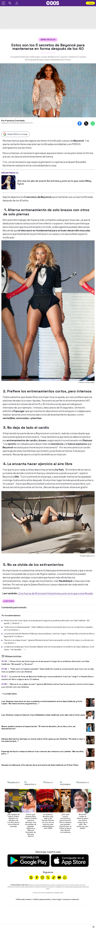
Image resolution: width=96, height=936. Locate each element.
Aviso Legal (56, 899)
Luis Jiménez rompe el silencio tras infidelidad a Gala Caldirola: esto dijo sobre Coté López (43, 715)
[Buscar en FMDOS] (9, 3)
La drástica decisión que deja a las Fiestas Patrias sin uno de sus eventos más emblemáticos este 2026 (48, 821)
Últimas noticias (12, 656)
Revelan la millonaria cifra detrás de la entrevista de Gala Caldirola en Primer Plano (40, 765)
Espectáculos (48, 39)
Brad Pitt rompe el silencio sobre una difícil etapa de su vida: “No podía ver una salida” (82, 821)
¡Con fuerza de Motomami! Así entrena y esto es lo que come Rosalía (55, 593)
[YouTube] (59, 877)
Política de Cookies (23, 899)
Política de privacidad (41, 899)
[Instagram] (42, 877)
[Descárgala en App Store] (70, 860)
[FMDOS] (52, 3)
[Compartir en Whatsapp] (93, 123)
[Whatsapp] (65, 877)
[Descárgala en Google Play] (28, 860)
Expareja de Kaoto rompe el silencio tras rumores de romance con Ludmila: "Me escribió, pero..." (42, 752)
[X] (48, 877)
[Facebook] (37, 877)
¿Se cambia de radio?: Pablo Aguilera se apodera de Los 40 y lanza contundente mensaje (13, 820)
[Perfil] (16, 3)
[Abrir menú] (3, 3)
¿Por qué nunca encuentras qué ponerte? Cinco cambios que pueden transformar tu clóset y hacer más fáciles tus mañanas (65, 823)
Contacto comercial (71, 899)
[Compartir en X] (86, 123)
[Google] (31, 877)
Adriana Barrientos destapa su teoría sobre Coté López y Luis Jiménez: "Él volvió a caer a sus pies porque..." (43, 740)
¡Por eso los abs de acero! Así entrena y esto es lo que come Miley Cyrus (54, 182)
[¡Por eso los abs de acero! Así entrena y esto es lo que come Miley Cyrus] (8, 182)
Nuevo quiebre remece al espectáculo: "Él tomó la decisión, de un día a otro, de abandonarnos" (38, 727)
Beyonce (10, 601)
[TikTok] (53, 877)
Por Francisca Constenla (13, 120)
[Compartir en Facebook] (80, 123)
